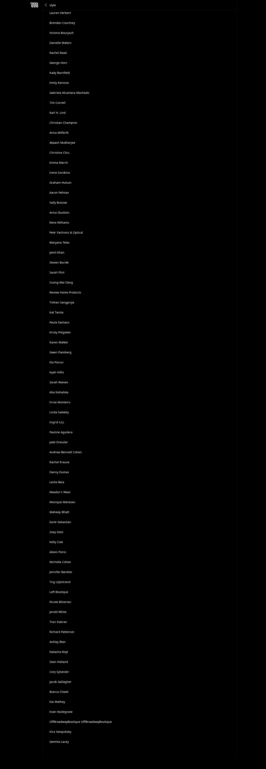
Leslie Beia (56, 482)
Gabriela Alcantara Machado (69, 93)
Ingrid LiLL (56, 422)
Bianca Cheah (59, 692)
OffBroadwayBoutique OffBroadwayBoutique (80, 722)
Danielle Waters (60, 43)
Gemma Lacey (59, 742)
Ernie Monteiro (59, 402)
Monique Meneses (62, 502)
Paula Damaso (59, 322)
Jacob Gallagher (60, 682)
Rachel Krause (59, 462)
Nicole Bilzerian (60, 602)
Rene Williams (59, 222)
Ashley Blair (57, 642)
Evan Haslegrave (61, 712)
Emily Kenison (59, 83)
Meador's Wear (60, 492)
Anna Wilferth (59, 133)
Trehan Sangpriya (61, 302)
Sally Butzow (58, 202)
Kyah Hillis (56, 372)
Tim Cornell (57, 103)
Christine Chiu (59, 153)
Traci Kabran (58, 622)
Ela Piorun (56, 362)
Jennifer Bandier (60, 572)
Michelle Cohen (60, 562)
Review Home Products (65, 292)
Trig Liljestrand (59, 582)
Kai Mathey (57, 702)
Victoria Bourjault (61, 33)
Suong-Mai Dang (61, 282)
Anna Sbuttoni (59, 212)
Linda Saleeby (59, 412)
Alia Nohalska (58, 392)
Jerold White (57, 612)
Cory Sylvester (59, 672)
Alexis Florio (57, 552)
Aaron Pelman (59, 192)
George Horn (58, 63)
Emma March (58, 163)
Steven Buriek (59, 262)
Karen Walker (58, 342)
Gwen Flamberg (60, 352)
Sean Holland (58, 662)
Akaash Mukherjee (62, 143)
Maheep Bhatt (59, 512)
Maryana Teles (59, 242)
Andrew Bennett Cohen (65, 452)
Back (46, 5)
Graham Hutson (60, 183)
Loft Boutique (58, 592)
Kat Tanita (56, 312)
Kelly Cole (56, 542)
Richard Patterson (61, 632)
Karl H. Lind (57, 113)
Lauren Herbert (60, 13)
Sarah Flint (56, 272)
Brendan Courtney (62, 23)
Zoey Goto (56, 532)
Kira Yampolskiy (60, 732)
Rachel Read (58, 53)
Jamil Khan (56, 252)
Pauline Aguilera (61, 432)
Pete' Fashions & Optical (66, 232)
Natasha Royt (58, 652)
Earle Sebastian (60, 522)
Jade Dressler (58, 442)
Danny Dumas (59, 472)
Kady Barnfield (59, 73)
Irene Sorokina (59, 173)
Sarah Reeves (58, 382)
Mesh (34, 4)
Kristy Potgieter (60, 332)
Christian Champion (63, 123)
